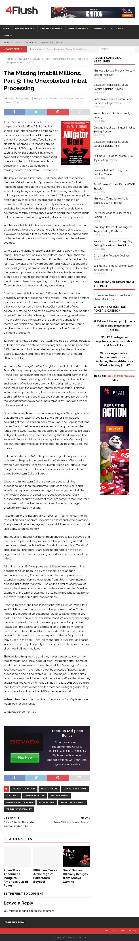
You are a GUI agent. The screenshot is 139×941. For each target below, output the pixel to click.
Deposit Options (50, 42)
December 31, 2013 (18, 98)
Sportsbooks (77, 28)
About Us (110, 930)
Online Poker (23, 28)
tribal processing (73, 802)
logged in (25, 910)
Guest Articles (61, 98)
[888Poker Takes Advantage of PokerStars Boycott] (47, 864)
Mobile (29, 42)
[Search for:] (117, 49)
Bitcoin (116, 28)
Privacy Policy (128, 930)
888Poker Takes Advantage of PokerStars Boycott (45, 876)
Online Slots (10, 42)
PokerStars (46, 802)
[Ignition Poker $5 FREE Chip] (114, 492)
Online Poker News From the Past (113, 295)
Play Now (25, 757)
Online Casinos (50, 28)
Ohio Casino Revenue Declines (112, 255)
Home (6, 28)
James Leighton (34, 795)
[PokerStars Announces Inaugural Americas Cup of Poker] (17, 864)
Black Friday (49, 788)
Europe (98, 28)
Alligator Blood (24, 788)
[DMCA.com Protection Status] (14, 922)
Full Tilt (12, 795)
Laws (6, 35)
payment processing (19, 802)
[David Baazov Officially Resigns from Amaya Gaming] (76, 864)
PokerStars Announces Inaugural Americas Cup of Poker (16, 878)
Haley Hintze (41, 98)
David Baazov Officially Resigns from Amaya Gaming (75, 876)
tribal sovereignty (19, 809)
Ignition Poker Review (121, 375)
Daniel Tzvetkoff (75, 788)
